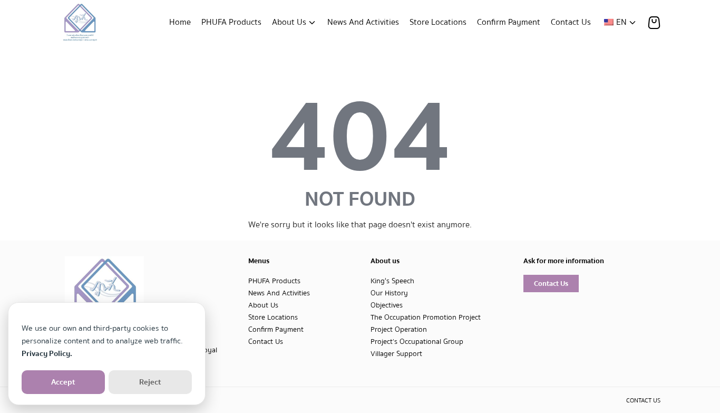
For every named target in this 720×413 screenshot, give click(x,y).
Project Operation (399, 329)
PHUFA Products (231, 22)
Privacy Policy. (47, 353)
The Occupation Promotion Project (426, 317)
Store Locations (438, 22)
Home (180, 22)
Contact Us (571, 22)
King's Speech (392, 281)
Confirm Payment (508, 22)
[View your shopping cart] (654, 22)
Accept (63, 382)
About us (289, 22)
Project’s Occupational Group (417, 341)
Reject (150, 382)
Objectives (387, 305)
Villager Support (396, 354)
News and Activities (363, 22)
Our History (389, 293)
